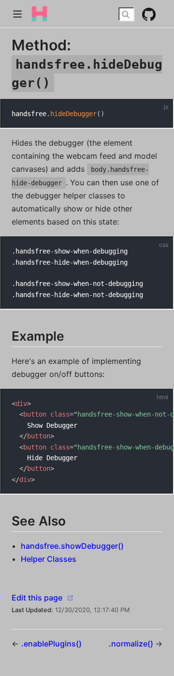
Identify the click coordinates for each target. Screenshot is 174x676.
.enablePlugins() (51, 643)
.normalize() (132, 643)
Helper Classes (48, 559)
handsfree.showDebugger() (72, 546)
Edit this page (37, 597)
